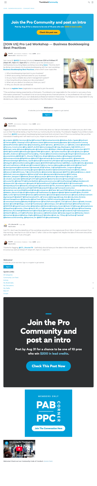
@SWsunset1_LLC (61, 145)
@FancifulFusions (48, 201)
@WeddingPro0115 (28, 179)
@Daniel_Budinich (46, 170)
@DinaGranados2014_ (31, 197)
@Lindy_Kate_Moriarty (76, 197)
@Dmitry (80, 163)
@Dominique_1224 (52, 204)
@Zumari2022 (44, 186)
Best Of (6, 291)
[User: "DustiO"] (5, 54)
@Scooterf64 (8, 181)
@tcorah (71, 152)
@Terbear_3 (47, 167)
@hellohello (85, 145)
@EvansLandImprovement (82, 195)
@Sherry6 (32, 174)
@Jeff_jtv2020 (34, 147)
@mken (6, 204)
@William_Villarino (56, 149)
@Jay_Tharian (39, 154)
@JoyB (55, 167)
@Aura (36, 161)
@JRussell (27, 190)
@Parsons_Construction (12, 147)
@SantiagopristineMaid (72, 156)
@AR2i (16, 60)
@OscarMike (14, 152)
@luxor (52, 188)
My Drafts (48, 288)
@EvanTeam (36, 199)
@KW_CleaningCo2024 (21, 142)
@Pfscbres (51, 176)
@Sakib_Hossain (85, 201)
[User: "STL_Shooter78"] (5, 225)
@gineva (55, 192)
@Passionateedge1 (11, 161)
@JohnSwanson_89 (82, 154)
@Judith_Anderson (10, 154)
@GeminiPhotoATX (44, 183)
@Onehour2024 (42, 149)
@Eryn (25, 147)
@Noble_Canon (74, 145)
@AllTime (67, 172)
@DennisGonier (9, 170)
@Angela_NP (32, 183)
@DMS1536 (7, 206)
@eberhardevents (55, 179)
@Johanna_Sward (56, 206)
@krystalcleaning (52, 217)
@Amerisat (7, 215)
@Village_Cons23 (23, 204)
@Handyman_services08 (13, 190)
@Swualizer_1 (46, 152)
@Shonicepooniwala (11, 158)
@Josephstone (87, 206)
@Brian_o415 (17, 213)
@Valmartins (26, 199)
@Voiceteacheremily (51, 140)
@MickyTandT (81, 165)
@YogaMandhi (41, 179)
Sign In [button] (47, 115)
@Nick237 (35, 158)
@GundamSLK (68, 211)
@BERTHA (41, 217)
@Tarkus (39, 174)
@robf (22, 192)
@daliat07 (19, 197)
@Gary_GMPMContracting (51, 199)
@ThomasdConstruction (65, 188)
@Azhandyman (60, 174)
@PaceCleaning (85, 208)
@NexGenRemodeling (21, 163)
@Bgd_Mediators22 (81, 181)
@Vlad (29, 140)
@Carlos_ (49, 145)
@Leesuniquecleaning (12, 201)
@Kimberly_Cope (86, 186)
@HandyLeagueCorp (66, 213)
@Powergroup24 (50, 211)
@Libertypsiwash (10, 167)
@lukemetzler (47, 172)
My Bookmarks (48, 283)
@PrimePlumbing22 (65, 181)
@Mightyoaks (30, 149)
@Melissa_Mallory (55, 156)
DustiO (10, 53)
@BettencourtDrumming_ (13, 217)
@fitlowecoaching (23, 170)
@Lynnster (66, 199)
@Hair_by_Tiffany (58, 215)
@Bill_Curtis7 (8, 195)
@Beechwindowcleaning (55, 154)
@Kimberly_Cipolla (26, 161)
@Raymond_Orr (30, 217)
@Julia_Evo (79, 152)
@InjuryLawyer (40, 176)
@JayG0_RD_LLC (35, 208)
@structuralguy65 (47, 147)
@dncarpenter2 (23, 167)
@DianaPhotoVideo (11, 145)
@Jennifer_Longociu (66, 167)
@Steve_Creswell (81, 161)
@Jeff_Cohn (60, 201)
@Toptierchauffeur (59, 152)
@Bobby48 (25, 201)
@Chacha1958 (19, 195)
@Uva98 (13, 204)
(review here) (48, 461)
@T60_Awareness (57, 186)
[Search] (89, 2)
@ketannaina (49, 174)
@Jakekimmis (79, 158)
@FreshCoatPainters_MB (13, 165)
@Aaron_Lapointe (72, 186)
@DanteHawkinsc (10, 188)
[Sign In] (92, 2)
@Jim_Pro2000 (82, 192)
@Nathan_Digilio (26, 215)
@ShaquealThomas (26, 154)
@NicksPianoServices (81, 204)
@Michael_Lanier (10, 149)
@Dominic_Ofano (21, 208)
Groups (5, 293)
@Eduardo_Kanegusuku (29, 186)
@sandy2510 (44, 188)
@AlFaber (53, 190)
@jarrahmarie (45, 158)
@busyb (63, 165)
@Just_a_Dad (72, 176)
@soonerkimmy (9, 156)
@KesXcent (83, 140)
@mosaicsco (39, 213)
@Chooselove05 (76, 183)
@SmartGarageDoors (11, 199)
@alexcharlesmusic (63, 195)
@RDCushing (72, 174)
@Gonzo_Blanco (71, 201)
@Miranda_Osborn (82, 213)
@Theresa (7, 142)
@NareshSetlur (40, 195)
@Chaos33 (67, 179)
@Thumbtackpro (37, 204)
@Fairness (30, 195)
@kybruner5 (75, 199)
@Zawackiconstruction (48, 181)
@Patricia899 (57, 183)
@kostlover (86, 190)
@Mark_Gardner (64, 208)
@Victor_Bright (42, 156)
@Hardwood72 (24, 188)
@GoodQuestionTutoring (78, 142)
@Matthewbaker (51, 213)
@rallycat (16, 215)
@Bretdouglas (25, 152)
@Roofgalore (31, 192)
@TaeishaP (79, 215)
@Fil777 (87, 149)
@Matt (86, 152)
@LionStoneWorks (34, 172)
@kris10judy (38, 211)
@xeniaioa (89, 163)
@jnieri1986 (35, 152)
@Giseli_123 (68, 206)
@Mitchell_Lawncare (11, 174)
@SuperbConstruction (21, 206)
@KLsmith (71, 165)
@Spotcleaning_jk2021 (37, 145)
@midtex (47, 215)
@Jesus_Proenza (75, 190)
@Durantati (51, 195)
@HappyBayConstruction (73, 149)
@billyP (62, 192)
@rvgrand (34, 170)
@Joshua (20, 149)
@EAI (56, 208)
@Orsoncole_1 (77, 179)
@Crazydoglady (67, 161)
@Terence (44, 197)
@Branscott (8, 172)
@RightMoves (25, 158)
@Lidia (59, 211)
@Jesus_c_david (83, 172)
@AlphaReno (36, 206)
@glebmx (24, 174)
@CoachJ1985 (62, 190)
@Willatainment (26, 211)
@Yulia (34, 190)
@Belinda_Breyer (27, 176)
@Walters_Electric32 (11, 192)
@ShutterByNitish (31, 181)
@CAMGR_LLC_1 (78, 147)
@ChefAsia (70, 215)
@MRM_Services (19, 140)
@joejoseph (58, 172)
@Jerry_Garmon (47, 165)
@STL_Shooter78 (29, 156)
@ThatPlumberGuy (43, 192)
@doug (57, 165)
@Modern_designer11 (11, 176)
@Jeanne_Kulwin (37, 142)
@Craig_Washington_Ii (63, 147)
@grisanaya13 (8, 197)
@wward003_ (67, 158)
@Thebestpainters (81, 211)
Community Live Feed (10, 277)
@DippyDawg (8, 208)
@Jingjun (78, 167)
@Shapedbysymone (11, 186)
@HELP (66, 183)
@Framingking (48, 208)
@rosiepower (20, 183)
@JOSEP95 (34, 188)
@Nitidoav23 (39, 215)
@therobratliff (70, 192)
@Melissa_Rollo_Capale (69, 140)
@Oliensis (45, 206)
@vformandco (56, 158)
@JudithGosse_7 (19, 172)
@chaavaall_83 (36, 167)
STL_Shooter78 (13, 224)
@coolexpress (42, 190)
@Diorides (23, 145)
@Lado (26, 165)
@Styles (75, 208)
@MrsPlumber (27, 213)
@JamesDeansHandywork (63, 170)
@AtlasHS (7, 213)
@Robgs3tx (8, 163)
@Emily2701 (19, 181)
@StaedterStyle (66, 204)
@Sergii (74, 172)
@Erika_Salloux (80, 170)
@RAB (18, 156)
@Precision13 (37, 140)
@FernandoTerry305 (48, 161)
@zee (58, 161)
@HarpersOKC (9, 183)
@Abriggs (53, 197)
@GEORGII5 (45, 163)
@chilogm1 (70, 154)
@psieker (64, 142)
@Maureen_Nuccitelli (11, 211)
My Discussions (8, 285)
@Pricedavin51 (35, 165)
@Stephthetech (56, 163)
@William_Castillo (70, 163)
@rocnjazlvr (8, 140)
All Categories (8, 275)
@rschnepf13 (61, 176)
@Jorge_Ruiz (62, 197)
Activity (5, 280)
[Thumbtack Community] (48, 2)
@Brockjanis (35, 163)
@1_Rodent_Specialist (12, 179)
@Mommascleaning (52, 142)
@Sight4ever (36, 201)
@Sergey (77, 206)
